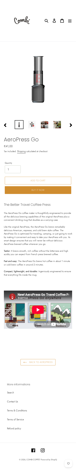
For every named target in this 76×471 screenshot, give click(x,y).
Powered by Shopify (49, 459)
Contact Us (12, 401)
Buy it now (38, 190)
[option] (19, 124)
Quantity (8, 162)
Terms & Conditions (17, 410)
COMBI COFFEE (33, 459)
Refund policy (14, 428)
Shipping (21, 151)
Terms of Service (15, 419)
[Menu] (70, 20)
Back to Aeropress (40, 362)
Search (10, 392)
